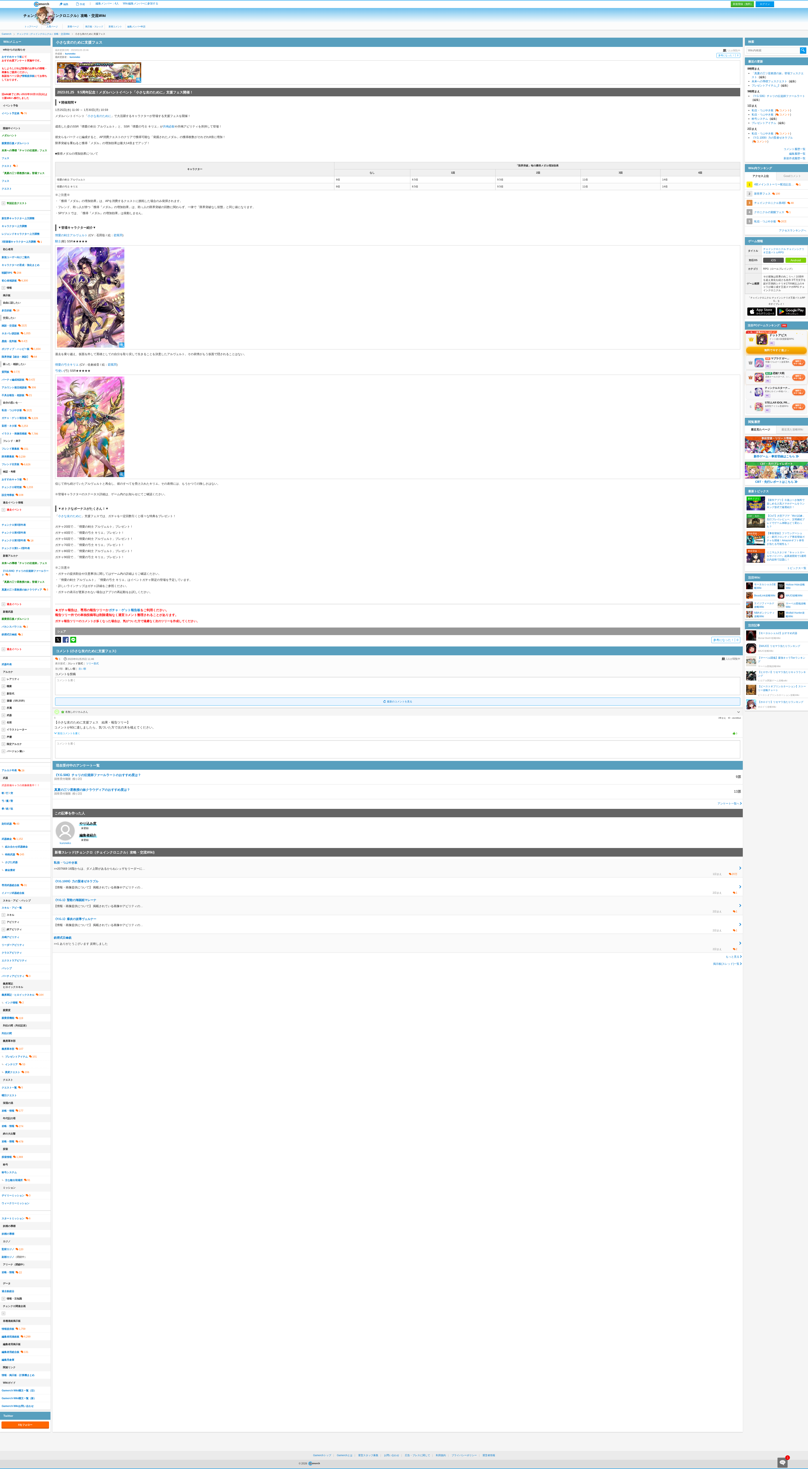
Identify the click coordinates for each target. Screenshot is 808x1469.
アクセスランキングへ (792, 230)
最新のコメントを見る (399, 701)
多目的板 (7, 310)
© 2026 (303, 1463)
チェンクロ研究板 (12, 487)
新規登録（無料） (743, 4)
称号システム (9, 1172)
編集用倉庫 (8, 1359)
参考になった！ (728, 55)
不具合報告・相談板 (13, 395)
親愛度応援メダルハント (15, 143)
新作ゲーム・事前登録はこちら (774, 456)
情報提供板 (28, 75)
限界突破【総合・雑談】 (15, 356)
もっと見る (732, 956)
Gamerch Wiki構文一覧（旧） (19, 1390)
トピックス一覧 (796, 568)
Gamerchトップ (322, 1455)
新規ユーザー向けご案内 (15, 257)
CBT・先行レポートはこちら (774, 481)
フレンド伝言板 (10, 464)
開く (738, 712)
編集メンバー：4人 (107, 3)
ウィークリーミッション (15, 1203)
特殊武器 (10, 854)
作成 (82, 4)
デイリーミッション (13, 1195)
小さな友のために (99, 116)
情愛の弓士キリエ (67, 364)
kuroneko (70, 53)
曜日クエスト (9, 1095)
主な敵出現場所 (14, 1180)
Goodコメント (792, 176)
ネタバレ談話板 (10, 333)
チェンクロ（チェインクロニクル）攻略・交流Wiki (64, 16)
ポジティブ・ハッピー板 (15, 349)
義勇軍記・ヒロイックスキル (18, 994)
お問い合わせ (391, 1455)
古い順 (82, 668)
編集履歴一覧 (797, 153)
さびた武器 (11, 862)
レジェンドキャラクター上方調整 (21, 233)
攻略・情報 (8, 1110)
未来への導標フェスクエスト (774, 81)
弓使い (59, 370)
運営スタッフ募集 (368, 1455)
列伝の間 (7, 1033)
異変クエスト (12, 1072)
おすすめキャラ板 (12, 56)
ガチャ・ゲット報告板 (124, 610)
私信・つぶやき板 (12, 410)
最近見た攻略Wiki (792, 429)
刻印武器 (7, 823)
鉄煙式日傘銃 (9, 634)
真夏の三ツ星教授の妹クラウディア (22, 589)
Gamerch (41, 4)
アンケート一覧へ (728, 803)
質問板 (5, 371)
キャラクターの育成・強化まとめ (21, 265)
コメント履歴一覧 (794, 149)
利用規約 (441, 1455)
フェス (5, 158)
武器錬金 (7, 838)
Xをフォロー (25, 1424)
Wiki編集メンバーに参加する (140, 3)
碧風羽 (118, 235)
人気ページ (52, 26)
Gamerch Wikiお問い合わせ (18, 1406)
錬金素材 (10, 870)
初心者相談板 (9, 280)
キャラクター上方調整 (14, 226)
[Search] (803, 50)
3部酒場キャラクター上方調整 (19, 241)
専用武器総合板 (10, 885)
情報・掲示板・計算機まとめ (18, 1375)
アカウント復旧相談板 (14, 387)
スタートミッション (13, 1218)
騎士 (58, 241)
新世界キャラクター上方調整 (18, 218)
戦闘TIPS (7, 272)
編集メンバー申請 (136, 26)
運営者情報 (488, 1455)
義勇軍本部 (8, 1048)
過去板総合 (8, 1291)
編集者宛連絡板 (10, 1336)
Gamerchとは (344, 1455)
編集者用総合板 (10, 1352)
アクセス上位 (760, 176)
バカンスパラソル (12, 626)
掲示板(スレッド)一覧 (726, 963)
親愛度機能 (8, 1017)
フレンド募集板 (10, 448)
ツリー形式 (92, 663)
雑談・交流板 (9, 325)
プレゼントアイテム (16, 1056)
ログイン (765, 4)
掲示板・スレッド (94, 26)
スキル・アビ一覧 (12, 907)
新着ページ (73, 26)
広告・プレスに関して (417, 1455)
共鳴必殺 (169, 126)
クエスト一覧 (9, 1087)
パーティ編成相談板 (13, 379)
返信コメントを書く (68, 733)
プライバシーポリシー (464, 1455)
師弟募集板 (8, 456)
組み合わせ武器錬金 (16, 846)
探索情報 (7, 1157)
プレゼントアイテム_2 (770, 85)
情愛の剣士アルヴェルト (71, 235)
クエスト (7, 166)
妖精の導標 (8, 1233)
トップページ (31, 26)
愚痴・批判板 (9, 341)
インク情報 (11, 1002)
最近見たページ (760, 429)
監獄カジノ (8, 1249)
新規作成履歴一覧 (794, 158)
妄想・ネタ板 (9, 425)
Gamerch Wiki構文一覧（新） (19, 1398)
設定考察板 (8, 495)
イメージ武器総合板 (13, 893)
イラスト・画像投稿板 (14, 433)
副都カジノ (8, 1256)
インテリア (11, 1064)
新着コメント (115, 26)
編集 (65, 4)
